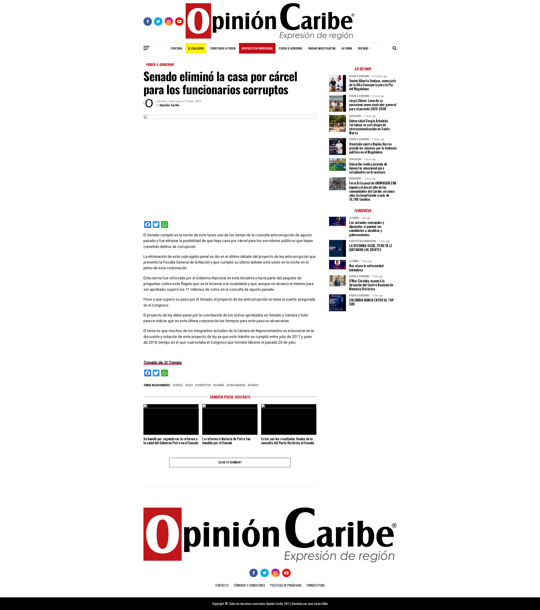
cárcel (178, 385)
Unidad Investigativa (321, 48)
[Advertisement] (363, 344)
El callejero (196, 48)
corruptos (204, 385)
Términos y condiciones (249, 585)
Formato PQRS (315, 585)
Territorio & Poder (223, 48)
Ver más (363, 48)
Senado (254, 385)
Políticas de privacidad (285, 585)
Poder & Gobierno (290, 48)
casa (190, 385)
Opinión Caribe (169, 105)
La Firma (346, 48)
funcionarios (237, 385)
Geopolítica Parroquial (257, 48)
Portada (176, 48)
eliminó (219, 385)
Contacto (221, 585)
